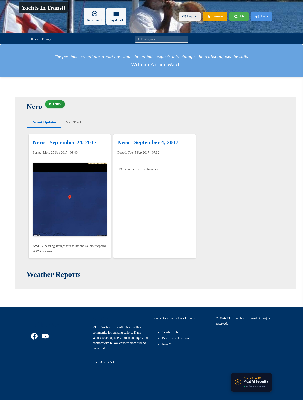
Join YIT (168, 344)
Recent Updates (43, 122)
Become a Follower (176, 338)
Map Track (74, 122)
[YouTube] (46, 336)
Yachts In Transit (43, 7)
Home (34, 39)
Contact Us (170, 332)
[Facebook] (35, 336)
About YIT (108, 362)
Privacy (46, 39)
